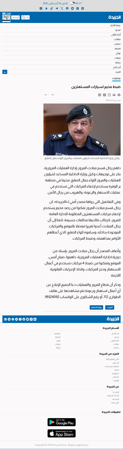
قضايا (117, 370)
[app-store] (62, 431)
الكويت (110, 307)
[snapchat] (46, 8)
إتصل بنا (116, 392)
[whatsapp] (40, 8)
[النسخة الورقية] (6, 17)
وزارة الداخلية (96, 307)
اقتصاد (117, 48)
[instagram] (77, 8)
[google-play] (62, 420)
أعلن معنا (115, 403)
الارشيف (15, 17)
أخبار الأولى (116, 34)
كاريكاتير (116, 377)
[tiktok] (51, 8)
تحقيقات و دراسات (112, 366)
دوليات (117, 58)
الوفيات (116, 380)
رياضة (118, 62)
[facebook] (67, 8)
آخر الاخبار (115, 333)
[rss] (82, 8)
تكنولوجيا (115, 373)
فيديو (118, 30)
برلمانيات (57, 333)
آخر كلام (117, 67)
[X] (62, 8)
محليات (117, 44)
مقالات (117, 39)
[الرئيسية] (114, 17)
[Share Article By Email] (114, 94)
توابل (118, 53)
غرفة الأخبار (115, 25)
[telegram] (57, 8)
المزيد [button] (118, 72)
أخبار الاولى (115, 341)
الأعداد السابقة (113, 396)
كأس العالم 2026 (112, 359)
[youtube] (72, 8)
